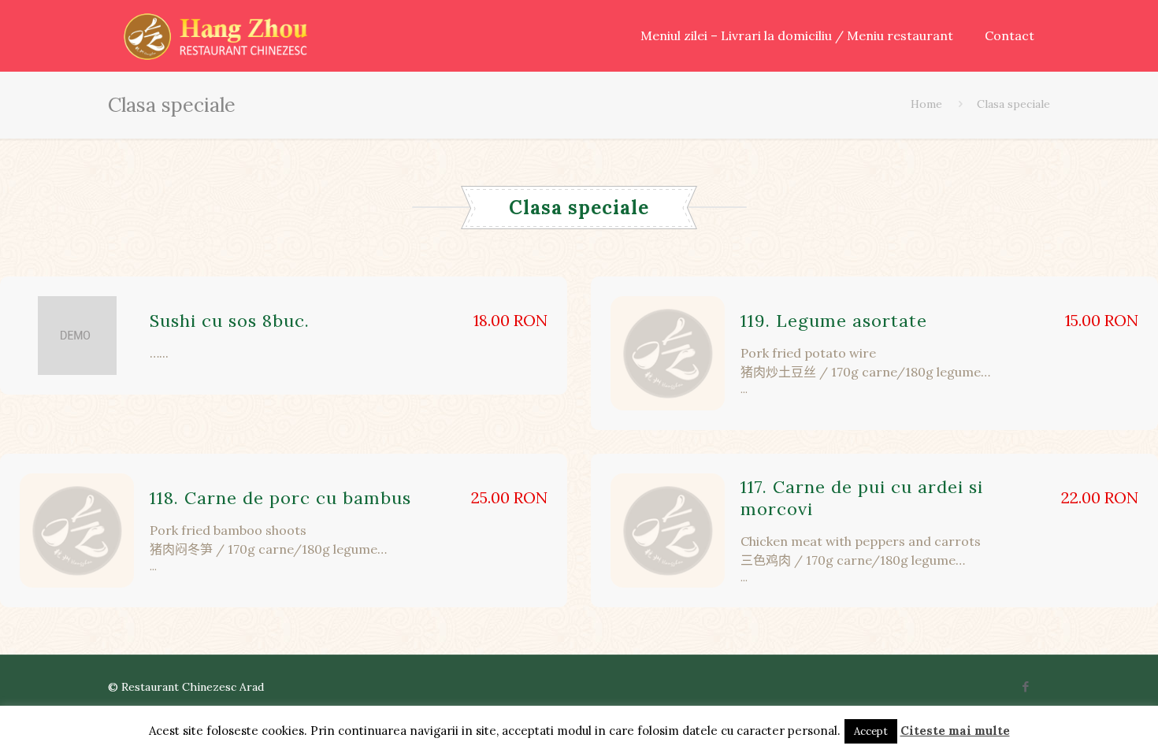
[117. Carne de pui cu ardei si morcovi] (668, 530)
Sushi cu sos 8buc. (230, 321)
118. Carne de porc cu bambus (280, 498)
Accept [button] (871, 731)
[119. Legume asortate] (668, 353)
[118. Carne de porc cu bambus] (77, 530)
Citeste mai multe (955, 730)
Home (926, 104)
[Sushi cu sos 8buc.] (77, 335)
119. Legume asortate (833, 321)
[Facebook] (1026, 686)
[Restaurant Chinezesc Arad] (215, 35)
